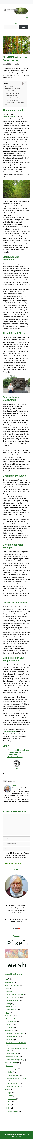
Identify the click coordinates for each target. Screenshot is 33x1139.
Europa (8, 1093)
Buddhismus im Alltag (12, 985)
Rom (9, 1105)
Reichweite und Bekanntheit (12, 93)
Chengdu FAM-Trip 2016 (14, 1033)
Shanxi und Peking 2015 (14, 1060)
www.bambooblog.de (10, 116)
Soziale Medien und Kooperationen (14, 102)
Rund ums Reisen (11, 1063)
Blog (6, 979)
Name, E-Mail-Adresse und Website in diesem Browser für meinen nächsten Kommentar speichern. (17, 855)
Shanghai (9, 1007)
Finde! (23, 27)
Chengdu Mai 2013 (12, 1037)
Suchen (15, 24)
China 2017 (10, 1040)
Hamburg (9, 1024)
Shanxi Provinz (11, 1010)
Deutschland (9, 1016)
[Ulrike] (7, 792)
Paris (9, 1102)
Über (5, 781)
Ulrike (14, 785)
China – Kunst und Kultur (14, 994)
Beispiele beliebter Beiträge (12, 98)
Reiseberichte (9, 1030)
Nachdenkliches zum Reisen (16, 1078)
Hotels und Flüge (13, 1075)
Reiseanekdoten (11, 1053)
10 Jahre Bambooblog (15, 757)
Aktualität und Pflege (10, 91)
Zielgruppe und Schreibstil (12, 88)
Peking (8, 1004)
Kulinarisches (9, 1027)
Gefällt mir (9, 1066)
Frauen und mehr (13, 1083)
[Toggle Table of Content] (23, 83)
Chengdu (9, 991)
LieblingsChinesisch (13, 1000)
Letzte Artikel (11, 781)
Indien (8, 1108)
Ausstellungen (12, 1069)
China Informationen (13, 997)
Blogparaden (9, 982)
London (10, 1096)
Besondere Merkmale (10, 95)
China (7, 988)
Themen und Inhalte (10, 86)
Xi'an (7, 1013)
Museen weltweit (12, 1111)
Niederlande (12, 1099)
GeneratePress (16, 1136)
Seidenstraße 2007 (12, 1057)
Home (16, 768)
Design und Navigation (11, 100)
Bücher (10, 1072)
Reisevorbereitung (12, 1086)
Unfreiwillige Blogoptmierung (18, 750)
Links (6, 105)
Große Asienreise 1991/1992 (16, 1043)
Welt (6, 1089)
